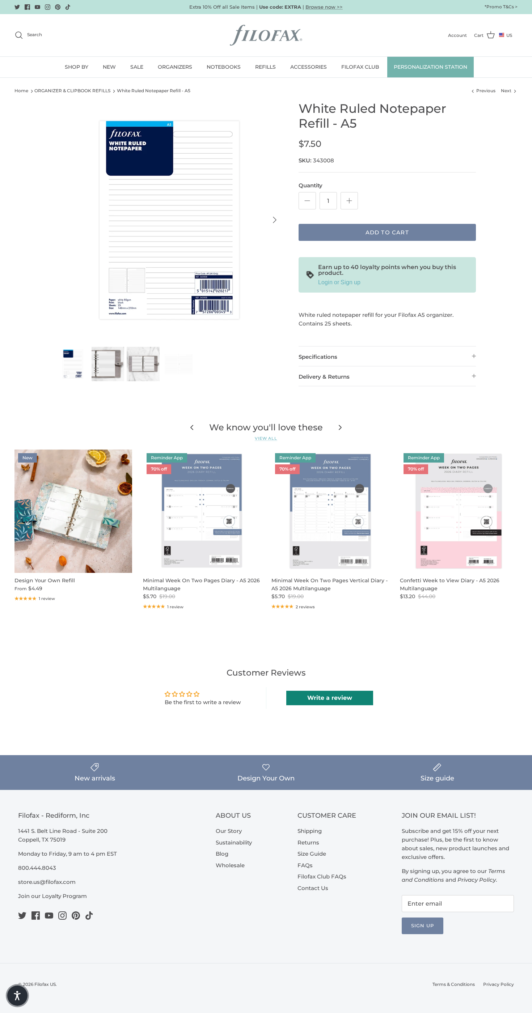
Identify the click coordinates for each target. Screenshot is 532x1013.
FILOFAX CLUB (360, 67)
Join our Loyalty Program (52, 896)
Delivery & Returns (324, 376)
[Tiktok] (68, 7)
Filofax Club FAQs (321, 876)
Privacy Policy (498, 984)
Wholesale (230, 865)
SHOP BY (76, 67)
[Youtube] (37, 7)
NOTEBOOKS (224, 67)
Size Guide (311, 853)
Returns (308, 842)
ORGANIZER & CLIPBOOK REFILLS (72, 90)
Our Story (229, 830)
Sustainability (234, 842)
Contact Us (312, 888)
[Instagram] (47, 7)
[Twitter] (17, 7)
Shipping (309, 830)
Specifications (318, 356)
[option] (169, 220)
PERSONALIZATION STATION (430, 67)
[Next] (275, 220)
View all (266, 438)
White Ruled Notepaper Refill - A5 (153, 90)
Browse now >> (324, 7)
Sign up (422, 925)
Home (21, 90)
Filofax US (45, 984)
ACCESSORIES (308, 67)
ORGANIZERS (175, 67)
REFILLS (265, 67)
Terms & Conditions (453, 984)
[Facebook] (27, 7)
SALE (136, 67)
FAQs (305, 865)
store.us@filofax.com (47, 881)
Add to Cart (387, 232)
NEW (109, 67)
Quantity (310, 185)
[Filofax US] (266, 35)
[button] (17, 995)
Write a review (329, 697)
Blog (222, 853)
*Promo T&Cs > (501, 6)
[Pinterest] (57, 7)
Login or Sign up (339, 282)
